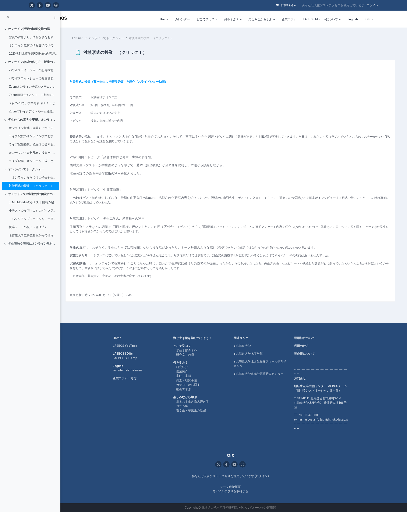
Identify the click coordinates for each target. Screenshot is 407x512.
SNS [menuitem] (368, 19)
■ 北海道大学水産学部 (248, 353)
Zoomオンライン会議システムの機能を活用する (33, 86)
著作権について (304, 353)
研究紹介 (182, 367)
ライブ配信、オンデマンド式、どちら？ (33, 161)
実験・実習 (183, 376)
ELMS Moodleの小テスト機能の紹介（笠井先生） (33, 202)
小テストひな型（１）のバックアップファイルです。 (33, 210)
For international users (128, 370)
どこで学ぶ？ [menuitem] (206, 19)
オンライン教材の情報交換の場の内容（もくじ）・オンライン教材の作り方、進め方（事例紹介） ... (33, 45)
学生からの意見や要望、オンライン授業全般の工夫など (32, 119)
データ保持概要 (230, 486)
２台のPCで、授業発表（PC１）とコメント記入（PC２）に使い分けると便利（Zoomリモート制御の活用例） (33, 103)
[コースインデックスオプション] (55, 17)
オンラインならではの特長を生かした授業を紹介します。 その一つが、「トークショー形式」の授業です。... (33, 177)
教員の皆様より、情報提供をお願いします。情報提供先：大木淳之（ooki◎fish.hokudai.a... (33, 37)
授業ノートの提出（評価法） (28, 227)
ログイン (372, 5)
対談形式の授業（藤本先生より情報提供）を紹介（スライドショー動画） (119, 81)
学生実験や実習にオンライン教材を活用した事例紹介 (32, 243)
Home (117, 338)
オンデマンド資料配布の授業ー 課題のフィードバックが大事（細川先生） (33, 152)
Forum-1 (78, 38)
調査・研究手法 (186, 380)
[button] (286, 5)
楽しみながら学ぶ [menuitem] (260, 19)
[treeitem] (30, 41)
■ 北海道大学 (242, 345)
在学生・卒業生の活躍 (191, 410)
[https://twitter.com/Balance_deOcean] (32, 5)
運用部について (304, 338)
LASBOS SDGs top (125, 358)
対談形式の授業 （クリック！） (31, 185)
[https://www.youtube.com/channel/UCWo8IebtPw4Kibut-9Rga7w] (48, 5)
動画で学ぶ (183, 389)
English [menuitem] (352, 19)
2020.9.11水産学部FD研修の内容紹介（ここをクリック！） (33, 53)
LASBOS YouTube (125, 345)
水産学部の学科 (186, 350)
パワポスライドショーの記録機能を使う (33, 70)
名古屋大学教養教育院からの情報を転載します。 (33, 235)
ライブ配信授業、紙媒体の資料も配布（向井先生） (33, 144)
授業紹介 (182, 371)
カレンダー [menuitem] (182, 19)
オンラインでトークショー (26, 169)
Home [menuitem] (164, 19)
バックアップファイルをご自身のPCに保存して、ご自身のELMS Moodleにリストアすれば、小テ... (33, 218)
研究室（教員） (186, 354)
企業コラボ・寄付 (125, 378)
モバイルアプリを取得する (230, 491)
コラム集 (182, 406)
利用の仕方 (301, 345)
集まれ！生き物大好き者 (192, 401)
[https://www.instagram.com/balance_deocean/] (56, 5)
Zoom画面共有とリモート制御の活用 (33, 95)
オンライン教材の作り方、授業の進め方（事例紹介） (32, 62)
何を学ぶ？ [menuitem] (231, 19)
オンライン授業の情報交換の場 (29, 28)
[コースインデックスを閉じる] (7, 17)
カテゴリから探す (188, 384)
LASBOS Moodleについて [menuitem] (320, 19)
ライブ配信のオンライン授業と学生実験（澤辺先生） (33, 136)
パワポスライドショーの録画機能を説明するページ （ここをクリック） (33, 78)
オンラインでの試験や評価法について (32, 194)
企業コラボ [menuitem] (289, 19)
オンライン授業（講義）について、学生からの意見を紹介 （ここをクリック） (33, 128)
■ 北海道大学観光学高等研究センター (258, 373)
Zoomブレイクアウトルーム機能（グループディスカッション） (33, 111)
